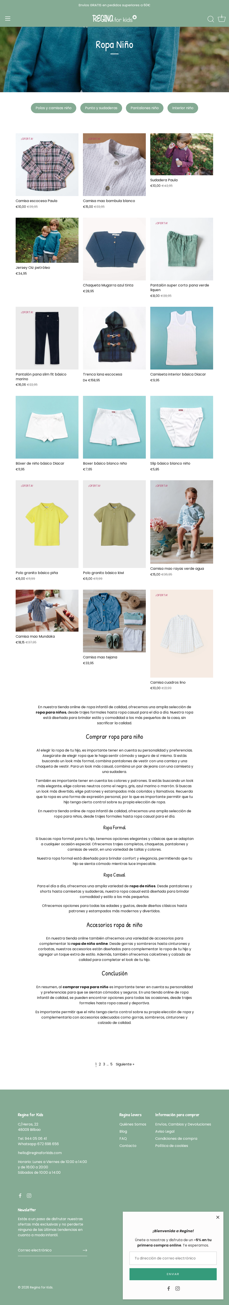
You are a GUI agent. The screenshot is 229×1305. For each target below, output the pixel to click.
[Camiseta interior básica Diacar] (181, 338)
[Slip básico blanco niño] (181, 427)
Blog (123, 1131)
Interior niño (182, 108)
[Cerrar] (218, 1217)
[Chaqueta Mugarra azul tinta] (114, 249)
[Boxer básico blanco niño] (114, 427)
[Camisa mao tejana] (114, 621)
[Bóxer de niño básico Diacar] (47, 427)
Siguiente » (125, 1064)
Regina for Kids (41, 1287)
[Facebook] (168, 1288)
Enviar (173, 1274)
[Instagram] (177, 1288)
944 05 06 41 (36, 1138)
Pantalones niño (145, 108)
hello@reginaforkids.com (40, 1152)
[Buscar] (211, 19)
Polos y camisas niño (54, 108)
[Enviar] (85, 1250)
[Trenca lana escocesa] (114, 338)
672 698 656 (48, 1143)
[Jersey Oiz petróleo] (47, 240)
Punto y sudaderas (101, 108)
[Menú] (8, 18)
